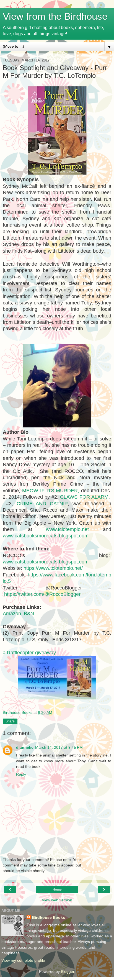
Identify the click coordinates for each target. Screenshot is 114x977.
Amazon (12, 613)
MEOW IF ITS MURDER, (50, 490)
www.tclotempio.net (67, 529)
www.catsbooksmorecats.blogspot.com (46, 535)
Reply (21, 774)
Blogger (67, 971)
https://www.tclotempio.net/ (53, 568)
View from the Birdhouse (55, 16)
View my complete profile (23, 960)
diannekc (24, 747)
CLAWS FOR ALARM (84, 497)
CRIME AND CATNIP (42, 503)
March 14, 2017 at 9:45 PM (59, 747)
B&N (29, 613)
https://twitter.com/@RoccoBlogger (42, 594)
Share (10, 721)
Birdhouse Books (48, 917)
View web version (57, 900)
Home (57, 889)
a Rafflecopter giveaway (29, 652)
